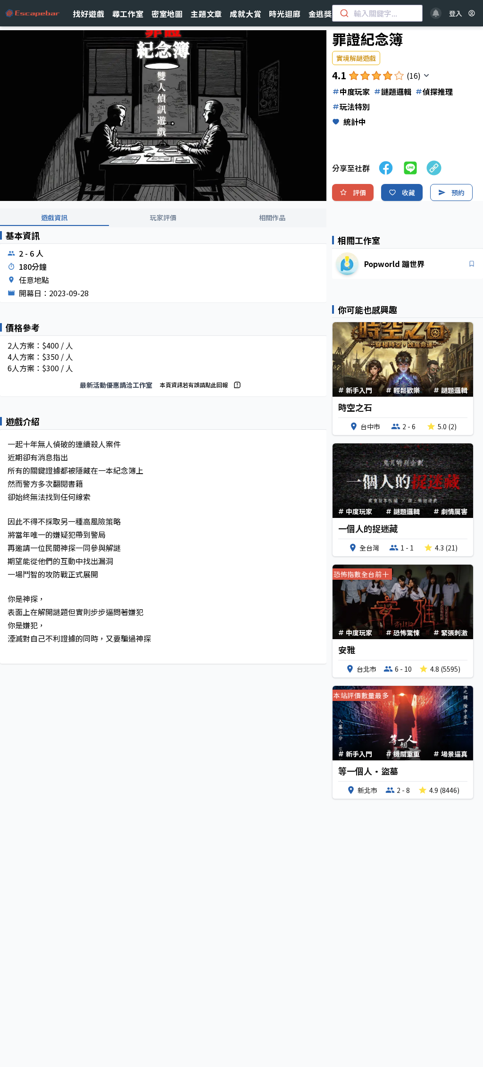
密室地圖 (167, 13)
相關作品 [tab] (272, 217)
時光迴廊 (284, 13)
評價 (359, 192)
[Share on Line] (410, 167)
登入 (455, 13)
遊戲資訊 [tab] (54, 217)
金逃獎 (320, 13)
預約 (458, 192)
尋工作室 (128, 13)
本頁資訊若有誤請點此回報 (194, 385)
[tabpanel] (163, 455)
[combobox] (377, 13)
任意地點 (34, 279)
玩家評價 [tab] (163, 217)
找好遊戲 (88, 13)
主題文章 (206, 13)
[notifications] (435, 13)
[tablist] (163, 217)
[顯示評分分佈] (426, 75)
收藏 (408, 192)
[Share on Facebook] (385, 167)
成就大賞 (245, 13)
